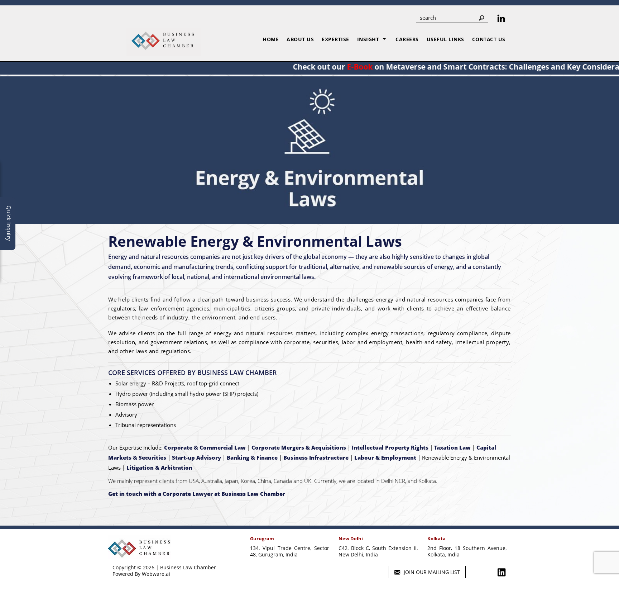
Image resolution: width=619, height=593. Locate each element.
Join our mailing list (431, 572)
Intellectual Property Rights (390, 447)
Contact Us (488, 39)
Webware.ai (156, 573)
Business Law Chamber (188, 567)
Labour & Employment (385, 457)
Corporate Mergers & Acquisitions (298, 447)
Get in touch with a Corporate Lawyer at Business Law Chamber (196, 493)
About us (300, 39)
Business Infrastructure (316, 457)
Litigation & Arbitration (159, 467)
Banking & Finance (252, 457)
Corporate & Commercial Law (205, 447)
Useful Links (445, 39)
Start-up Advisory (196, 457)
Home (271, 39)
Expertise (335, 39)
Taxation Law (452, 447)
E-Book (339, 67)
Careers (407, 39)
